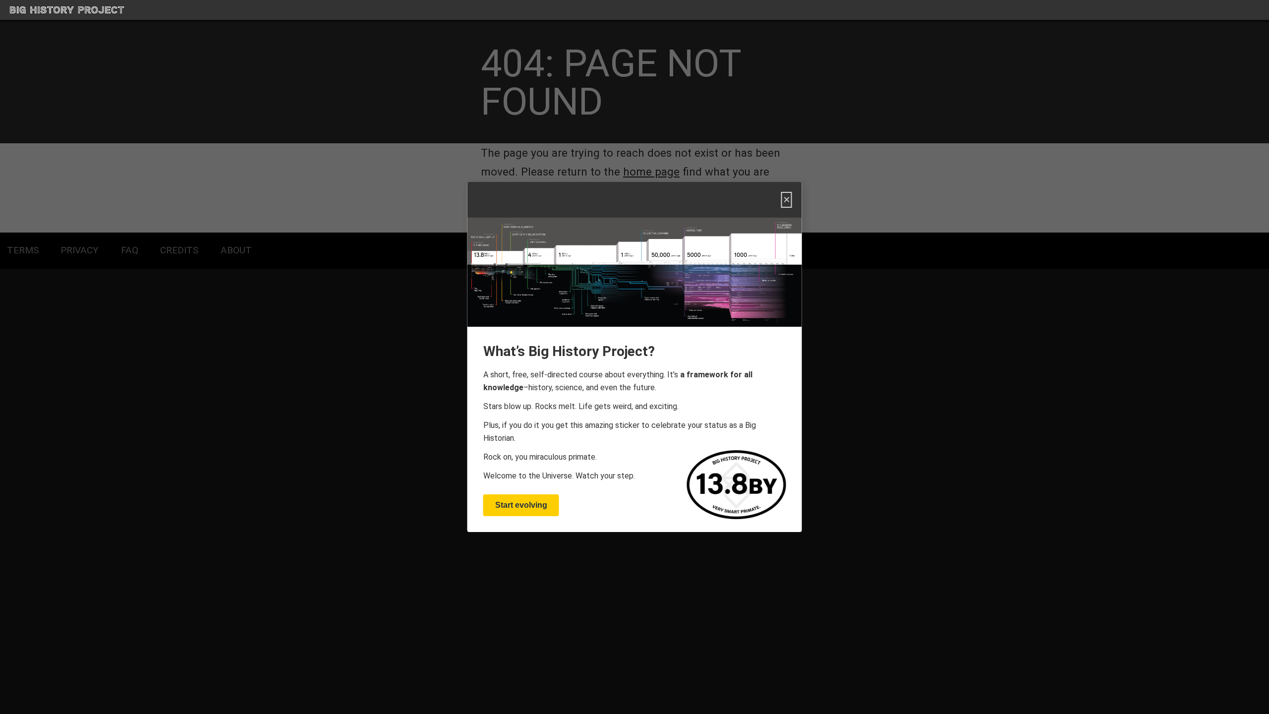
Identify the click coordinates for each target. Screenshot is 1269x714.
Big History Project (36, 9)
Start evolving (521, 505)
